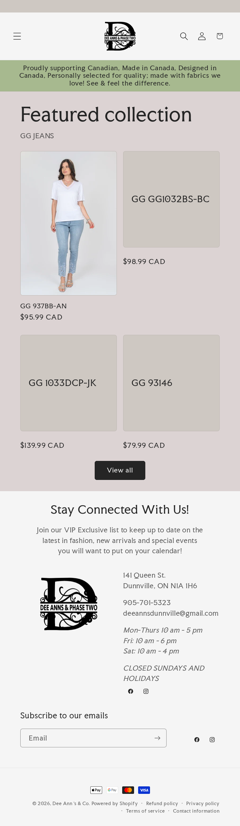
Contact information (196, 811)
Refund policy (162, 803)
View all (120, 470)
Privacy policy (203, 803)
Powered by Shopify (115, 803)
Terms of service (145, 811)
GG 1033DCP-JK (63, 383)
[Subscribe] (157, 738)
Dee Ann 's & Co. (71, 803)
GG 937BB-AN (43, 306)
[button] (17, 36)
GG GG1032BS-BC (171, 199)
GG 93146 (152, 383)
